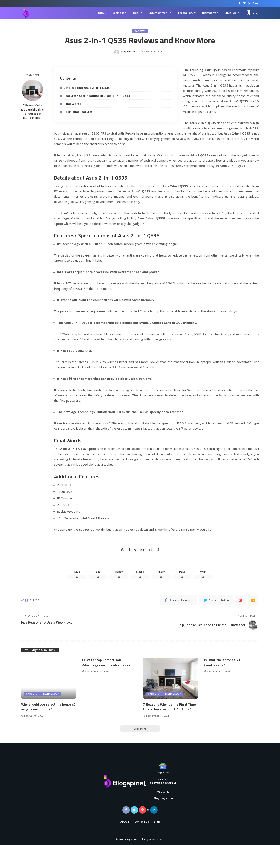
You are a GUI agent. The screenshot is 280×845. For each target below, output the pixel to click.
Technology (51, 693)
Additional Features (78, 111)
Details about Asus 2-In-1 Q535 (87, 87)
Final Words (72, 103)
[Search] (255, 13)
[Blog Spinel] (26, 13)
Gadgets (140, 31)
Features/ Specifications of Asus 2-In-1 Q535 (97, 95)
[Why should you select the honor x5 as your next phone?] (48, 678)
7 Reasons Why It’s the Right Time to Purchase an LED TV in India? (32, 111)
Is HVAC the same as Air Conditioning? (222, 662)
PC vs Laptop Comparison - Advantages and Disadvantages (106, 662)
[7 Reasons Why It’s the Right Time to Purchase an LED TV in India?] (32, 90)
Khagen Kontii (129, 51)
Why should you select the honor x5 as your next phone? (48, 707)
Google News (163, 772)
